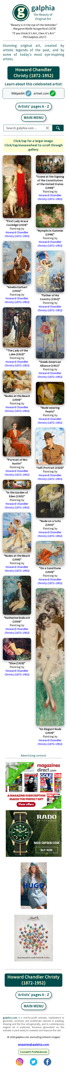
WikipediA (18, 93)
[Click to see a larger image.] (17, 186)
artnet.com (41, 93)
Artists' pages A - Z (33, 106)
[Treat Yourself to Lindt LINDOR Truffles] (33, 961)
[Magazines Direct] (33, 808)
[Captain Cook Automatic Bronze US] (34, 856)
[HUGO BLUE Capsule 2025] (33, 908)
